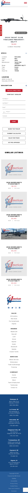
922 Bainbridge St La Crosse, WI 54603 (14, 412)
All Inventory (14, 316)
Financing (14, 367)
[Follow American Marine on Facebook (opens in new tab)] (8, 308)
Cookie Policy (14, 486)
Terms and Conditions (14, 488)
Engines (14, 323)
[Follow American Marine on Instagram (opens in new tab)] (16, 308)
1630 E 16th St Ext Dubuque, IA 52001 (14, 402)
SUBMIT (14, 121)
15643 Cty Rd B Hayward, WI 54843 (14, 453)
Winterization (14, 362)
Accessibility (14, 481)
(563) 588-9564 (14, 405)
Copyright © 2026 (14, 473)
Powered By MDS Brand (14, 476)
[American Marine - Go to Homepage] (5, 3)
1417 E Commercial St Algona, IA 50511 (14, 463)
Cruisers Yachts (14, 351)
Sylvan (14, 339)
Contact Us (14, 387)
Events (14, 375)
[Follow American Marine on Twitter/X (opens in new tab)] (12, 308)
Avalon (14, 344)
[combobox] (4, 112)
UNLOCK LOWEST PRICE (14, 90)
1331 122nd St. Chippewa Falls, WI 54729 (14, 432)
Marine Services (14, 359)
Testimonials (14, 385)
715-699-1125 (14, 456)
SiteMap (14, 478)
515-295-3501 (14, 466)
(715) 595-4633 (14, 425)
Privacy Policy (14, 483)
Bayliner (14, 341)
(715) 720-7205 (14, 435)
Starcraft (14, 334)
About (14, 380)
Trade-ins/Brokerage (14, 364)
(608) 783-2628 (14, 415)
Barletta (14, 349)
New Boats (14, 318)
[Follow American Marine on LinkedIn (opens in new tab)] (19, 308)
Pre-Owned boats (14, 321)
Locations (14, 377)
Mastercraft (14, 331)
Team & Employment (14, 382)
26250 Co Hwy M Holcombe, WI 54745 (14, 422)
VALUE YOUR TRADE (14, 138)
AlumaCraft (14, 346)
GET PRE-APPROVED (14, 142)
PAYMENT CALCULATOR (14, 133)
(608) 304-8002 (14, 446)
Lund (14, 336)
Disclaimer (14, 491)
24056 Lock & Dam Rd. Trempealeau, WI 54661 (14, 442)
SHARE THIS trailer (14, 129)
